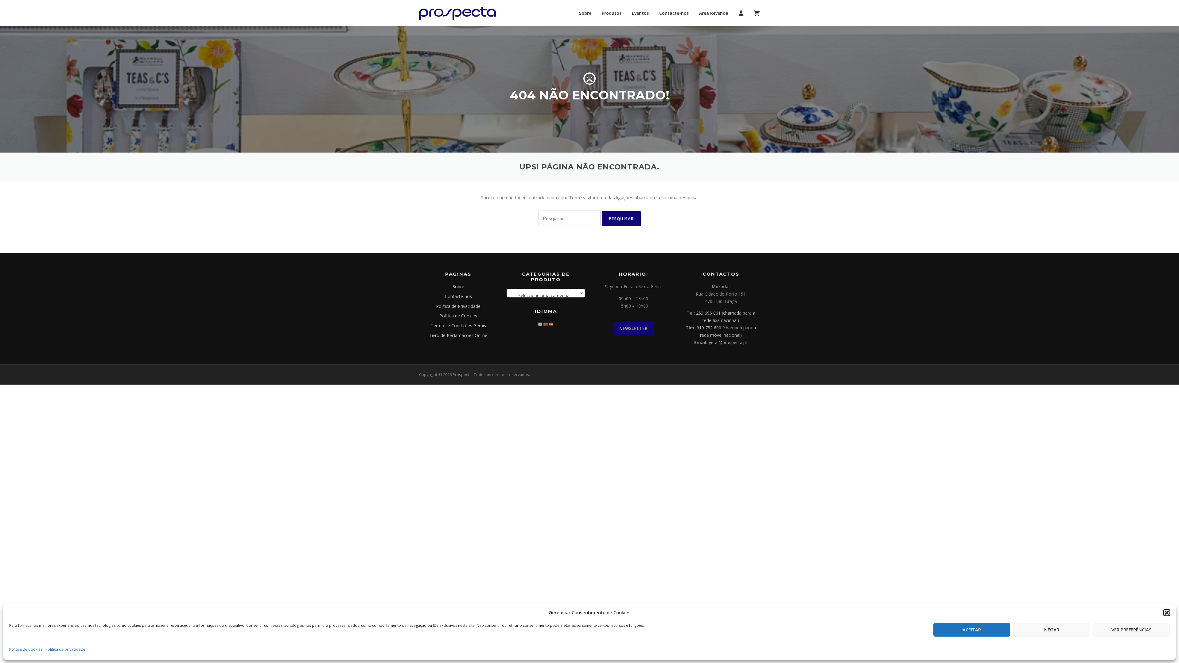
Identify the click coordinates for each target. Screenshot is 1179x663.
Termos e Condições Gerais (458, 325)
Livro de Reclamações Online (458, 335)
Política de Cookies (25, 649)
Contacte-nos (674, 13)
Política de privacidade (65, 649)
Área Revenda (713, 13)
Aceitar (972, 629)
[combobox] (546, 293)
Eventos (640, 13)
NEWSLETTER (633, 328)
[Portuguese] (546, 324)
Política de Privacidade (458, 306)
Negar (1051, 629)
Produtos (611, 13)
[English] (540, 324)
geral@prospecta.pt (728, 342)
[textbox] (546, 295)
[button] (1167, 613)
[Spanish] (551, 324)
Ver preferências (1131, 629)
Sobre (585, 13)
